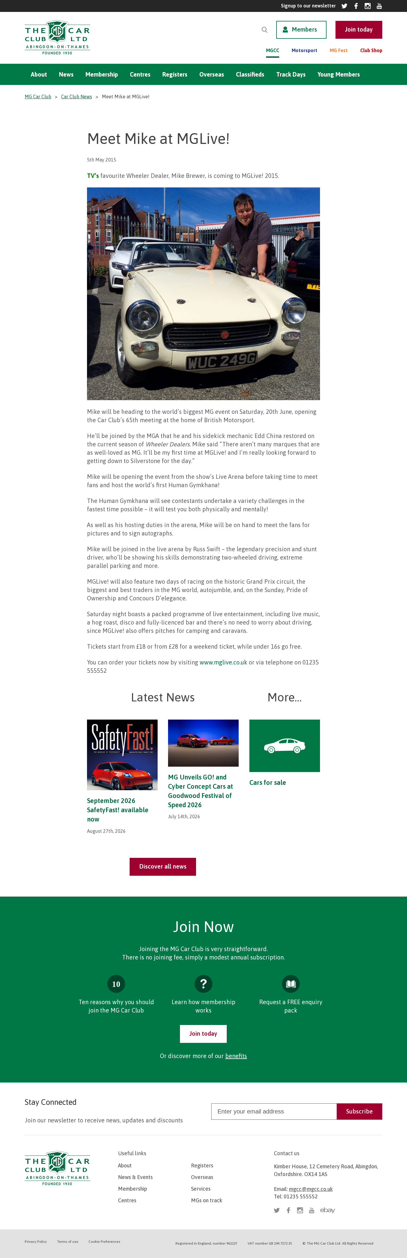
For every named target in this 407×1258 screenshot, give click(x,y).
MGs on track (206, 1200)
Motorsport (304, 50)
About (39, 74)
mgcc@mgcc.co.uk (311, 1189)
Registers (174, 74)
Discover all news (163, 866)
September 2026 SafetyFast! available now (117, 810)
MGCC (272, 50)
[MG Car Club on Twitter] (344, 6)
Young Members (339, 74)
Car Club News (76, 96)
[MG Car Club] (57, 55)
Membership (102, 74)
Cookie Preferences (104, 1242)
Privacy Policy (36, 1242)
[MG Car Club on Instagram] (368, 6)
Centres (140, 74)
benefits (236, 1055)
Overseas (211, 74)
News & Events (135, 1177)
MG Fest (339, 50)
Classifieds (250, 74)
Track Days (291, 74)
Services (201, 1189)
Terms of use (67, 1242)
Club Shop (371, 50)
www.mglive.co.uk (223, 662)
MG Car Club (38, 96)
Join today (203, 1033)
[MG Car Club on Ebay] (327, 1210)
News (66, 74)
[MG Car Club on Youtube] (379, 6)
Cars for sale (267, 782)
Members (304, 29)
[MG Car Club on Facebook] (356, 6)
